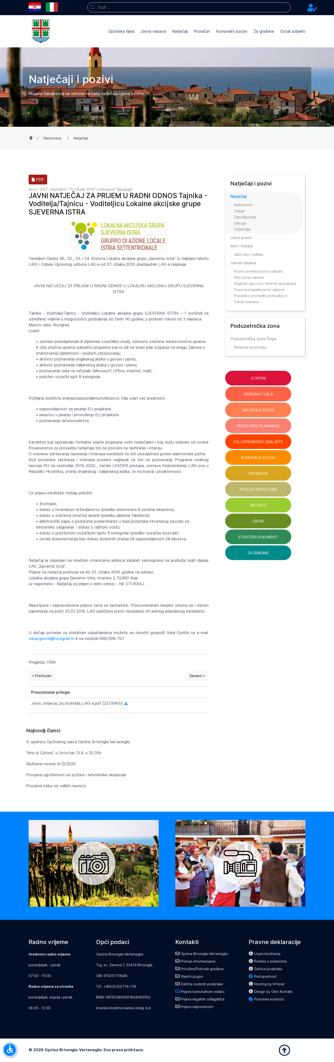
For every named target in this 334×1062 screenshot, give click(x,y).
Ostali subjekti (292, 31)
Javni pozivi (241, 237)
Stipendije (242, 229)
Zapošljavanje (245, 217)
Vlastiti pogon (192, 976)
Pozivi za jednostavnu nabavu (258, 271)
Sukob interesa (246, 302)
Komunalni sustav (231, 31)
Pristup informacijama (198, 961)
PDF (39, 179)
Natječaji (180, 31)
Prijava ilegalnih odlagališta (202, 999)
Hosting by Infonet (269, 984)
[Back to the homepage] (41, 31)
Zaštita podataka (268, 969)
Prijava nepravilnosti (197, 1007)
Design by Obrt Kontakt (273, 991)
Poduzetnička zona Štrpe (253, 338)
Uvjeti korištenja (267, 954)
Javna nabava (153, 31)
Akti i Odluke (241, 246)
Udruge (240, 223)
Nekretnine (243, 205)
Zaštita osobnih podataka (202, 984)
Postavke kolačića (269, 999)
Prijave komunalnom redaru (202, 991)
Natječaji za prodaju (250, 347)
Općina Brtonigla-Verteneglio (204, 954)
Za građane (264, 31)
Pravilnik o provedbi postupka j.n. (261, 296)
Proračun (202, 31)
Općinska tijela (121, 31)
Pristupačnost (265, 976)
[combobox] (189, 7)
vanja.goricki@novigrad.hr (51, 638)
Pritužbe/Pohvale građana (202, 969)
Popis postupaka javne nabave (259, 289)
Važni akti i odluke (248, 254)
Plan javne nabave (249, 277)
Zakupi (239, 211)
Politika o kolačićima (270, 961)
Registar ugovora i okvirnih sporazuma (265, 283)
